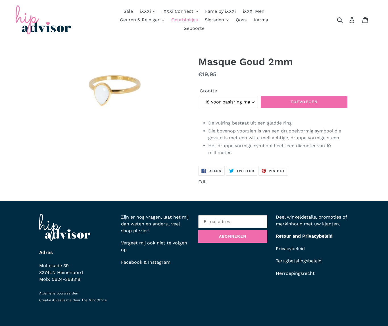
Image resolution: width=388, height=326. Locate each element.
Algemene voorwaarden (58, 293)
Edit (202, 181)
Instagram (159, 262)
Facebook (131, 262)
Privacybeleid (290, 248)
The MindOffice (94, 300)
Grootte (208, 91)
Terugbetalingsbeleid (299, 260)
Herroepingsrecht (295, 273)
